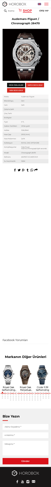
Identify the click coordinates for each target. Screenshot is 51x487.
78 (24, 400)
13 (35, 392)
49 (35, 396)
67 (35, 398)
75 (16, 400)
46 (27, 396)
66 (32, 398)
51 (40, 396)
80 (29, 400)
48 (32, 396)
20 (5, 394)
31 (35, 394)
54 (48, 396)
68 (37, 398)
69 (40, 398)
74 (13, 400)
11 (29, 392)
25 (18, 394)
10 (27, 392)
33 (40, 394)
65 (29, 398)
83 (37, 400)
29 (29, 394)
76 (18, 400)
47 (29, 396)
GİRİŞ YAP (43, 11)
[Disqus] (25, 219)
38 (5, 396)
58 (10, 398)
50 (37, 396)
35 (46, 394)
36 (48, 394)
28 (27, 394)
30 (32, 394)
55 (2, 398)
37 (2, 396)
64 (27, 398)
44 (21, 396)
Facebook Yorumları (15, 340)
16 (43, 392)
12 (32, 392)
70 (43, 398)
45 (24, 396)
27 (24, 394)
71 (46, 398)
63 (24, 398)
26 (21, 394)
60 (16, 398)
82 (35, 400)
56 (5, 398)
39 (8, 396)
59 (13, 398)
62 (21, 398)
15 (40, 392)
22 (10, 394)
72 (48, 398)
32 (37, 394)
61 (18, 398)
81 (32, 400)
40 (10, 396)
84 (40, 400)
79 (27, 400)
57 (8, 398)
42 (16, 396)
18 (48, 392)
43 (18, 396)
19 (2, 394)
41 (13, 396)
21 (8, 394)
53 (46, 396)
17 (46, 392)
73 (10, 400)
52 (43, 396)
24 (16, 394)
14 (37, 392)
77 (21, 400)
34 (43, 394)
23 (13, 394)
